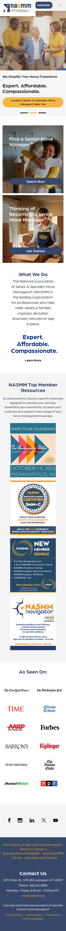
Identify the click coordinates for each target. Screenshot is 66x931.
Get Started (35, 251)
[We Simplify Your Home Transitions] (33, 40)
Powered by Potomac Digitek (42, 916)
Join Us (16, 857)
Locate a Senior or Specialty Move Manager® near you (33, 102)
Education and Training (41, 857)
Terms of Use (34, 914)
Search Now (35, 181)
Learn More (33, 360)
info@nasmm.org (33, 895)
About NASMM (53, 853)
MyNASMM (43, 5)
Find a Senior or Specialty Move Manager (31, 844)
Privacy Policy (13, 914)
